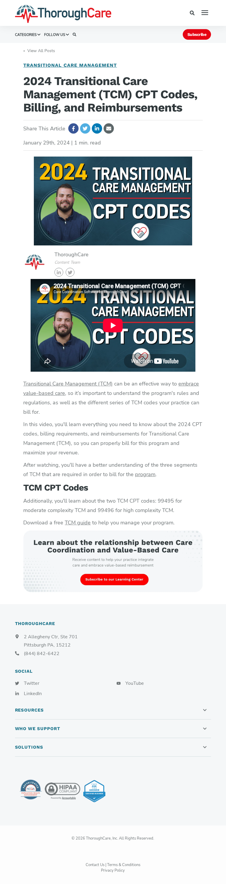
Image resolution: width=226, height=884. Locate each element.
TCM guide (78, 522)
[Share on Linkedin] (97, 128)
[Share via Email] (109, 128)
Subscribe (197, 34)
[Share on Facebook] (73, 128)
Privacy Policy (113, 870)
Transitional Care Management (70, 65)
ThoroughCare (71, 254)
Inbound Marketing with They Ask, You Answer (94, 791)
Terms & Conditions (123, 865)
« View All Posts (39, 51)
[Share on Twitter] (85, 128)
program (145, 474)
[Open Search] (193, 12)
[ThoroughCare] (71, 13)
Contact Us (95, 865)
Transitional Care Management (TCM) (68, 383)
